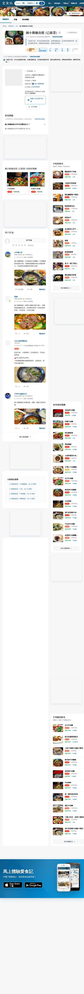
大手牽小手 (18, 252)
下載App (66, 3)
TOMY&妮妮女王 (20, 394)
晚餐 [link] (67, 49)
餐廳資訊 (5, 19)
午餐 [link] (62, 49)
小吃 (16, 26)
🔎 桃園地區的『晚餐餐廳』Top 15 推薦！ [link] (22, 498)
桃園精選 (11, 26)
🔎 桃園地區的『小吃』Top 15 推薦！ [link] (21, 489)
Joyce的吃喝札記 (20, 341)
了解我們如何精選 (57, 37)
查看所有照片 (76, 13)
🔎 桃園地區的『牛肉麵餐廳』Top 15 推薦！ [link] (23, 484)
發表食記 (57, 3)
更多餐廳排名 (65, 288)
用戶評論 (9, 232)
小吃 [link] (50, 49)
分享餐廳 (34, 107)
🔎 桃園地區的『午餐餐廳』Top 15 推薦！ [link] (22, 494)
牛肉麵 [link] (56, 49)
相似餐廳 (25, 19)
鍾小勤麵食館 (39, 84)
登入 (49, 3)
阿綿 (16, 297)
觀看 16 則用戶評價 (36, 100)
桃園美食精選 (32, 49)
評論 (15, 19)
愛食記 (5, 26)
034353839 (36, 87)
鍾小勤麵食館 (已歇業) (41, 32)
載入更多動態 (24, 437)
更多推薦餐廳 (65, 548)
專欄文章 (74, 3)
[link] (73, 177)
